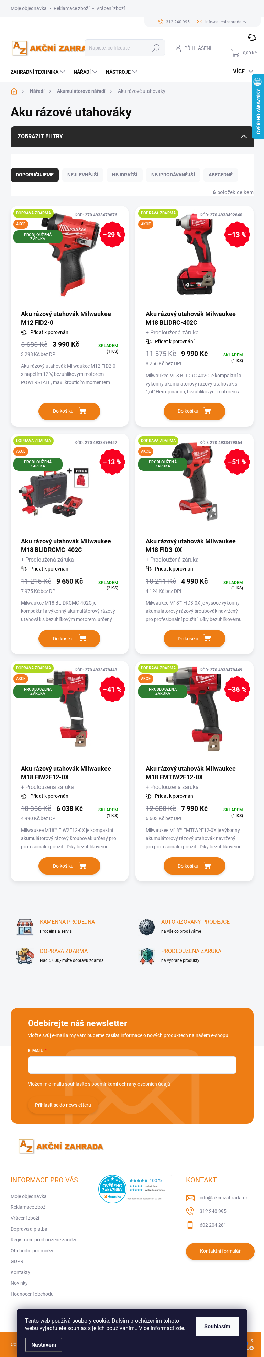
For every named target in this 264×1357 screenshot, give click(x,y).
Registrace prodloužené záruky (43, 1239)
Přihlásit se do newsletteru (63, 1105)
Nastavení (43, 1345)
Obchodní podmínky (32, 1250)
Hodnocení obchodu (32, 1294)
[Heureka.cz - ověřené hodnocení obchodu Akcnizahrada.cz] (135, 1189)
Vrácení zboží (110, 8)
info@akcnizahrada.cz (224, 1198)
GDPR (17, 1261)
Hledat (156, 48)
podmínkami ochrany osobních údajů (130, 1084)
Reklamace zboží (71, 8)
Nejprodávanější (173, 174)
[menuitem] (39, 72)
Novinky (19, 1283)
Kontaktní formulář (220, 1251)
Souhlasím (217, 1326)
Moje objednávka (29, 8)
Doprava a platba (29, 1229)
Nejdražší (125, 174)
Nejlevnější (82, 174)
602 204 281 (213, 1225)
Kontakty (20, 1272)
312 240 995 (213, 1211)
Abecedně (221, 174)
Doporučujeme (35, 174)
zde (179, 1328)
